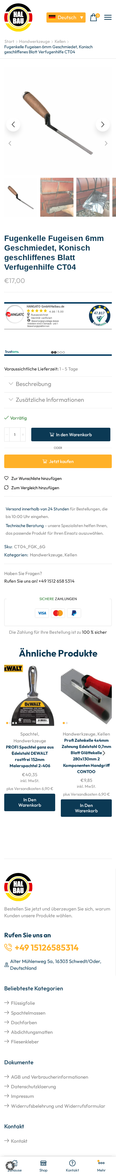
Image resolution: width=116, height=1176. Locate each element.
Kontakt (19, 1141)
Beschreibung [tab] (33, 383)
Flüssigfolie (23, 1003)
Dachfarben (24, 1022)
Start (9, 41)
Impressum (22, 1096)
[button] (95, 17)
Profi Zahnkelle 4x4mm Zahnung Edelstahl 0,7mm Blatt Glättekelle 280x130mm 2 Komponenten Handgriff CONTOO (86, 756)
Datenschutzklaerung (33, 1086)
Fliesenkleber (25, 1042)
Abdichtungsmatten (32, 1032)
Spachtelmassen (28, 1013)
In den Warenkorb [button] (29, 802)
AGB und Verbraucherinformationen (49, 1077)
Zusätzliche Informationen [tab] (50, 399)
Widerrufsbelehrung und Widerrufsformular (58, 1106)
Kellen (60, 41)
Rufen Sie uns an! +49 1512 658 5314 (39, 581)
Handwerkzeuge (34, 41)
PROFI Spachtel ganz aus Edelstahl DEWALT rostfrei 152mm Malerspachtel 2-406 (30, 756)
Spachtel (29, 734)
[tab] (58, 384)
